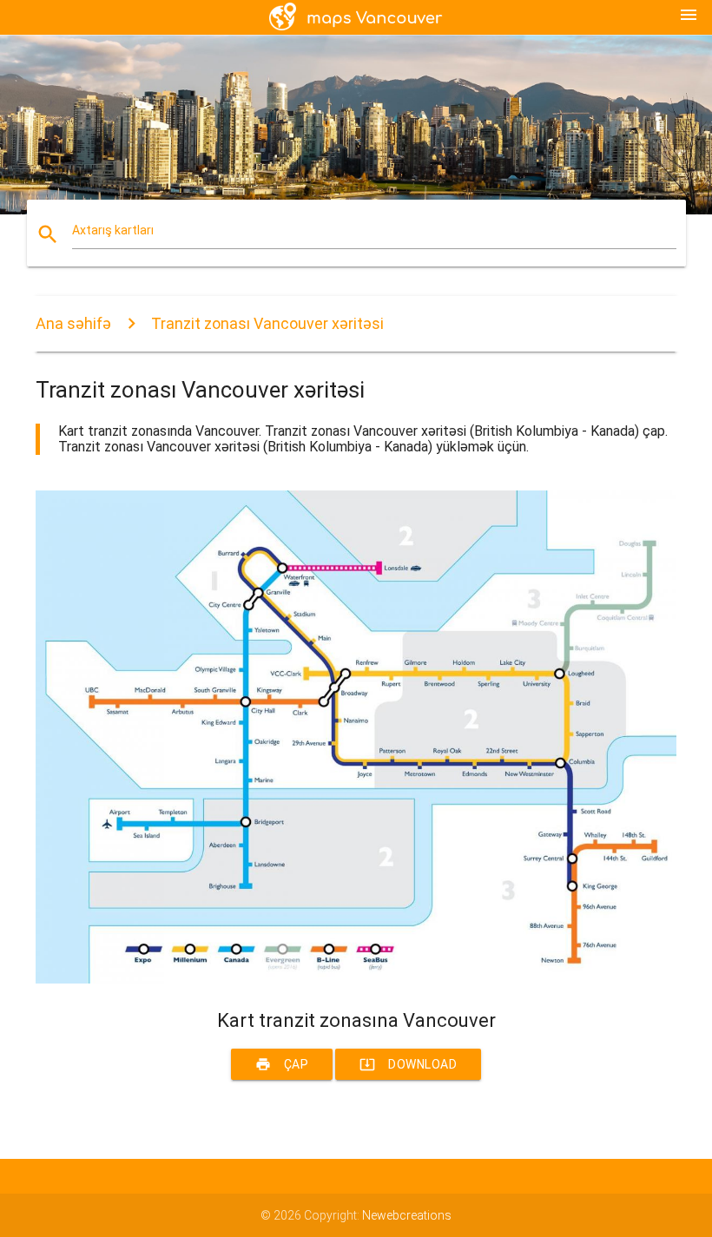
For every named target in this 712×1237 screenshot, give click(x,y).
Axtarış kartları (113, 230)
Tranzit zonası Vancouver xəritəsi (267, 323)
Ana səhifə (73, 323)
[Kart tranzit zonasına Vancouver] (356, 979)
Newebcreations (407, 1215)
